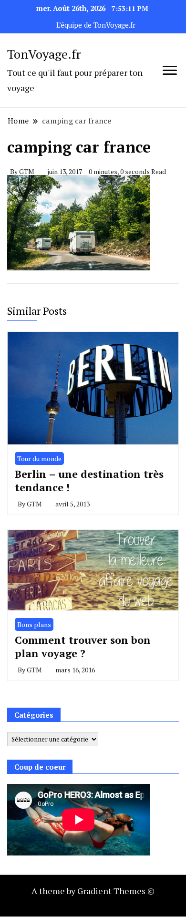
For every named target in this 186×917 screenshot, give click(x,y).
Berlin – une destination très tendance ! (89, 480)
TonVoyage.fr (44, 54)
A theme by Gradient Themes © (93, 890)
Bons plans (34, 624)
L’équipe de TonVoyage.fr (95, 25)
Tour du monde (39, 458)
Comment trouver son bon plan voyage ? (83, 646)
